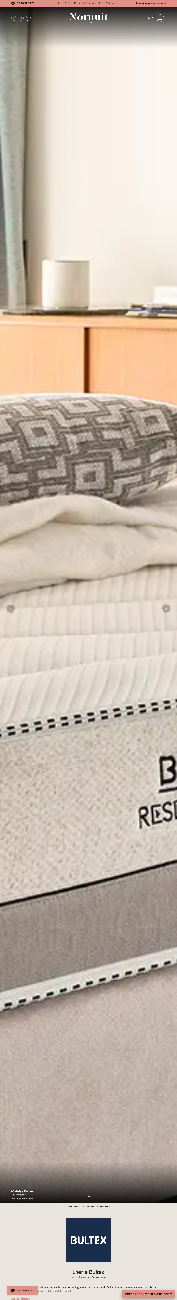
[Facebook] (13, 18)
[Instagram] (21, 18)
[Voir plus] (88, 1194)
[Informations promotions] (84, 3)
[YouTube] (28, 18)
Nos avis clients (158, 3)
